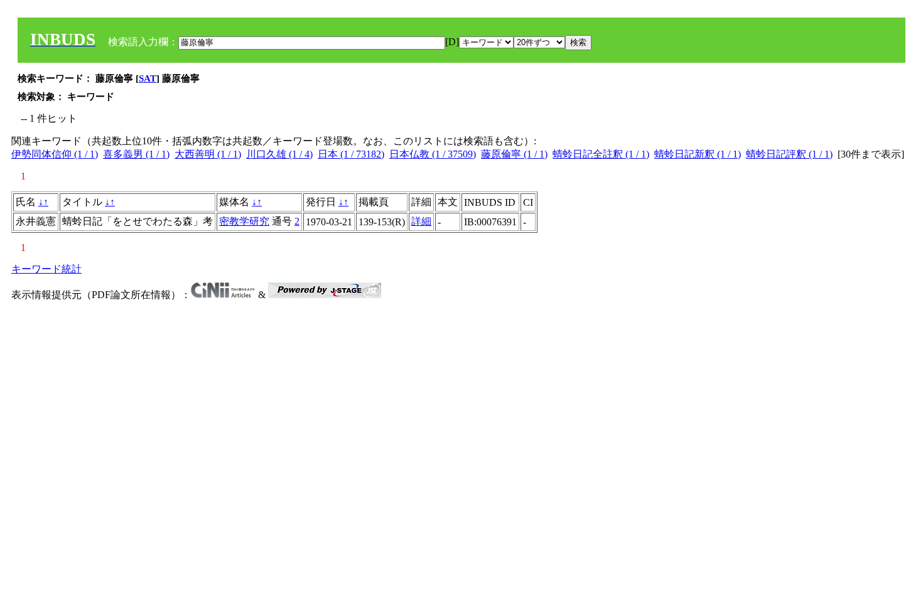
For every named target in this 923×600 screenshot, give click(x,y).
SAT (147, 78)
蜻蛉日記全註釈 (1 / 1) (601, 154)
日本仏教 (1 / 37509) (432, 154)
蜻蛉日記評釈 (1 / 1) (789, 154)
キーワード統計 (46, 269)
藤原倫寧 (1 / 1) (514, 154)
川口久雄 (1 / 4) (279, 154)
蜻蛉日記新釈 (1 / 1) (697, 154)
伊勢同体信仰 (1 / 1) (54, 154)
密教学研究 (244, 221)
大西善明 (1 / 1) (208, 154)
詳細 (421, 221)
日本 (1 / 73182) (351, 154)
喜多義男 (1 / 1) (136, 154)
